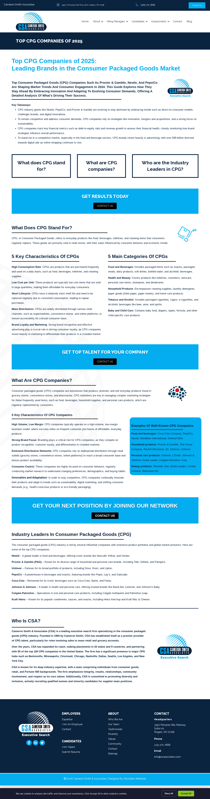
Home (85, 21)
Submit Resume (71, 751)
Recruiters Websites (135, 778)
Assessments (158, 21)
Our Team (113, 724)
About (96, 21)
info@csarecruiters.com (167, 756)
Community (114, 743)
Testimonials (115, 729)
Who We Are (115, 719)
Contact (177, 21)
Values (112, 738)
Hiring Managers (116, 21)
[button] (105, 206)
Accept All (186, 793)
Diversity (113, 734)
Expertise (67, 719)
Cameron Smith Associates (19, 4)
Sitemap (113, 753)
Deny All (169, 793)
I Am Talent (68, 747)
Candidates (138, 21)
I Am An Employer (72, 724)
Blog (189, 21)
